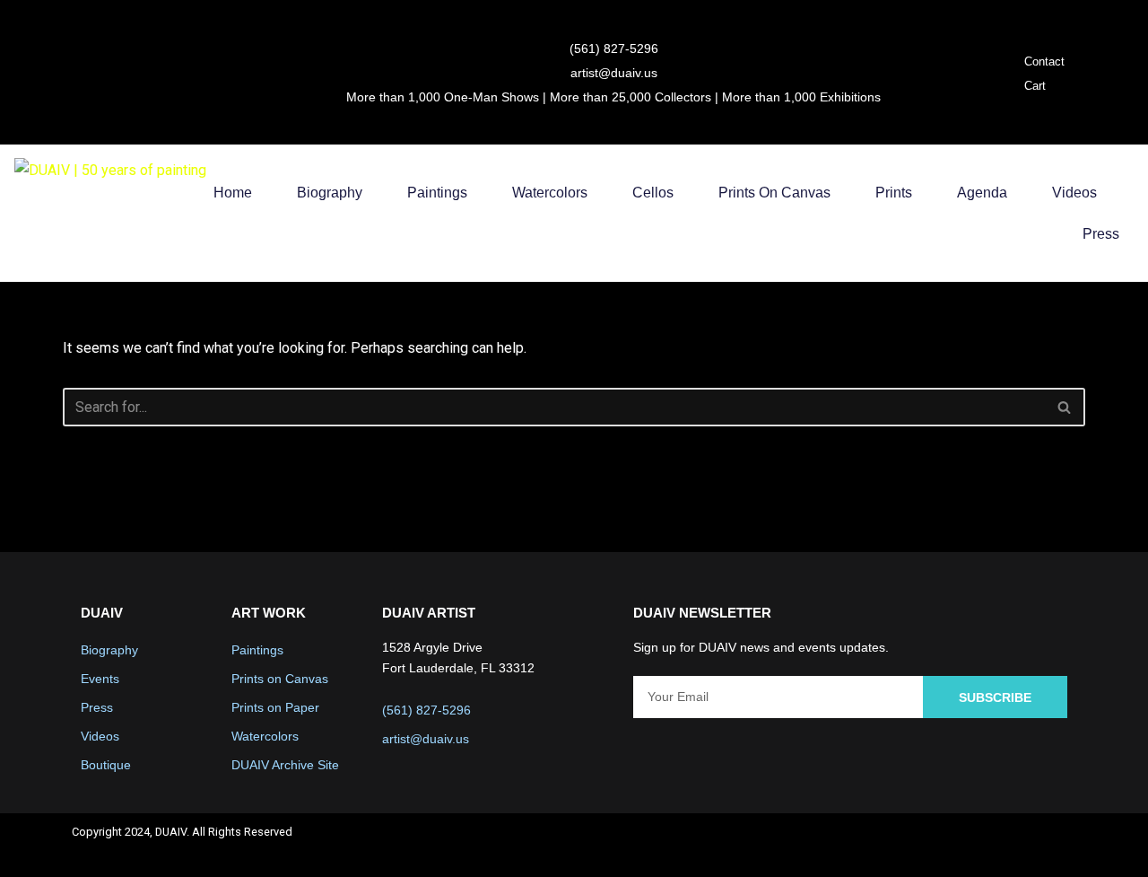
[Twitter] (959, 844)
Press (1101, 233)
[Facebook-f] (912, 844)
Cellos (653, 192)
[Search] (1065, 407)
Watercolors (549, 192)
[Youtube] (1007, 844)
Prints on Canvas (774, 192)
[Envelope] (1054, 844)
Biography (329, 192)
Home (232, 192)
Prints (893, 192)
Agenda (982, 192)
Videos (1074, 192)
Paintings (437, 192)
